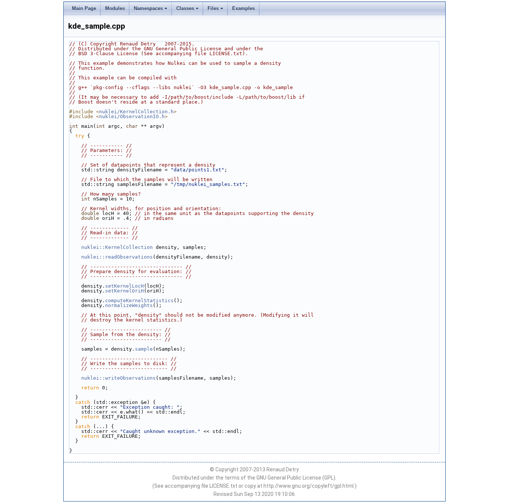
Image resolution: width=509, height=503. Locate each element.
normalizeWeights (129, 305)
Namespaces (148, 8)
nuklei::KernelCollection (117, 247)
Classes (185, 8)
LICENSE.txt (223, 486)
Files (213, 8)
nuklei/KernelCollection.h (136, 111)
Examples (243, 8)
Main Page (84, 8)
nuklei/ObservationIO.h (132, 116)
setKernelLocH (124, 286)
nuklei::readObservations (117, 257)
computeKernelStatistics (139, 300)
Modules (115, 8)
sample (144, 349)
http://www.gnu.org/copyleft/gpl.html (308, 486)
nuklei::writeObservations (118, 378)
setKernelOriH (124, 291)
